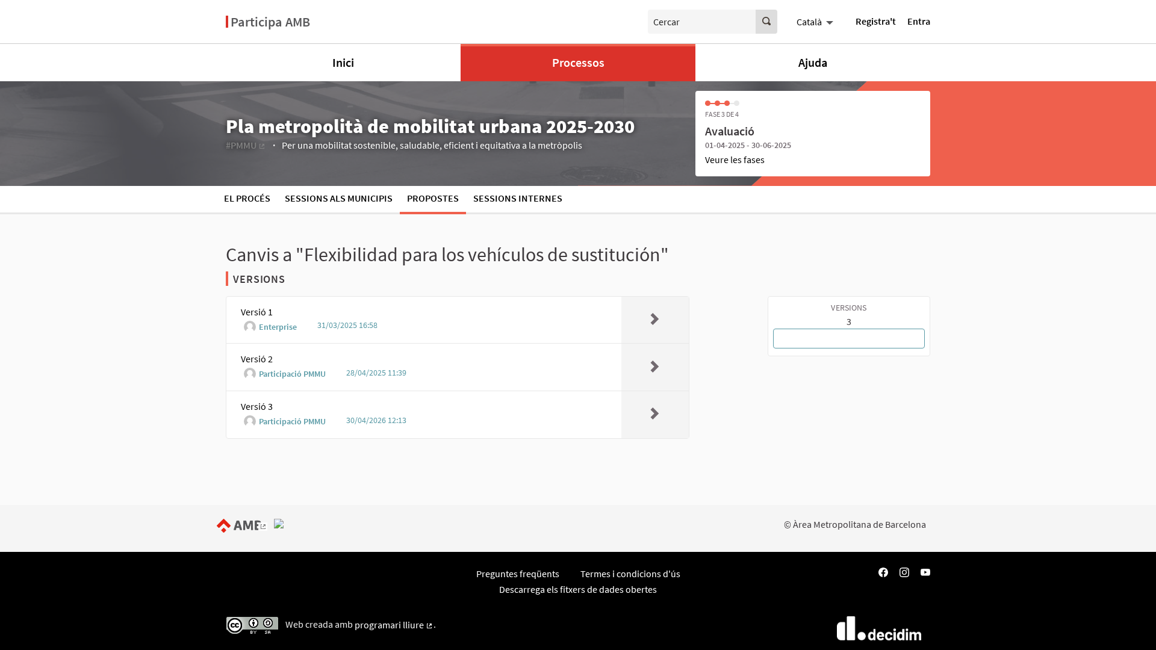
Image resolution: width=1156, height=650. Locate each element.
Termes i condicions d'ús (630, 574)
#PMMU (246, 145)
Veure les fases (735, 159)
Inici (343, 62)
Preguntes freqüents (517, 574)
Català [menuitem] (809, 22)
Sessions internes (517, 198)
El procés (247, 198)
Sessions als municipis (339, 198)
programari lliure (394, 625)
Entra (918, 21)
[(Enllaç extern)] (244, 524)
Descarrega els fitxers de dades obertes (578, 589)
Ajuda (812, 62)
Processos (578, 62)
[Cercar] (766, 22)
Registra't (876, 21)
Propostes (433, 198)
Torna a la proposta (849, 338)
